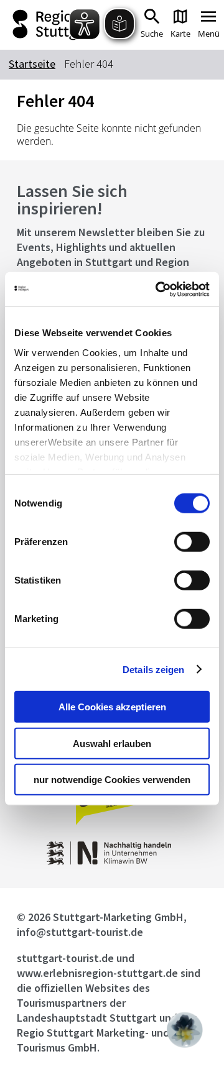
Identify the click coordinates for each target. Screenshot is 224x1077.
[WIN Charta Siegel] (112, 861)
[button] (184, 1029)
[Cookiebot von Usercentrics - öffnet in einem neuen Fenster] (158, 289)
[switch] (192, 542)
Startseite (32, 64)
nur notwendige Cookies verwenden (112, 779)
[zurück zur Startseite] (49, 25)
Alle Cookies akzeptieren (112, 707)
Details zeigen (153, 669)
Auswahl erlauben (112, 743)
